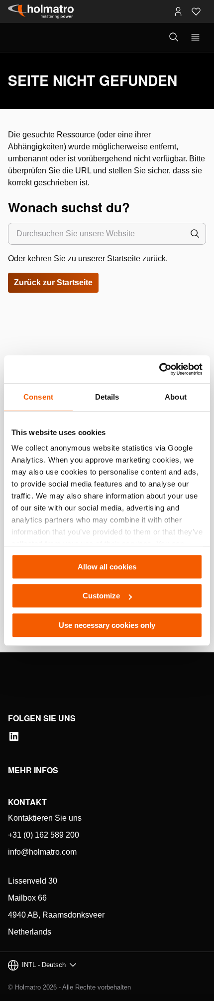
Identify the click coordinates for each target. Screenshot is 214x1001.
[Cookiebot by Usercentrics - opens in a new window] (159, 369)
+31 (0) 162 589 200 (43, 835)
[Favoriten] (196, 11)
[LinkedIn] (14, 736)
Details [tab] (107, 397)
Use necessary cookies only (107, 625)
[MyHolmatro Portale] (178, 11)
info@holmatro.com (42, 852)
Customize (101, 595)
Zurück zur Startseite (53, 282)
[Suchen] (195, 234)
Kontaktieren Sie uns (45, 818)
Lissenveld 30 (32, 881)
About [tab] (176, 397)
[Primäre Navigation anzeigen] (195, 37)
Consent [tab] (38, 397)
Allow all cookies (107, 566)
